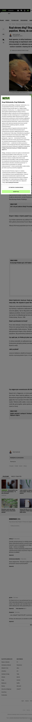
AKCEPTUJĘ (16, 191)
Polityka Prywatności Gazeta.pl (9, 148)
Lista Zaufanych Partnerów (12, 182)
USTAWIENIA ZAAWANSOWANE (16, 187)
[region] (16, 144)
